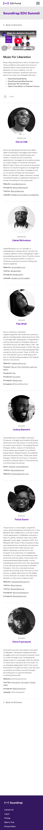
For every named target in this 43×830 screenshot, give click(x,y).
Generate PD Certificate (18, 84)
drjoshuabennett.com (20, 474)
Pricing (7, 818)
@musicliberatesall (20, 187)
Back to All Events (14, 25)
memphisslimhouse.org (20, 582)
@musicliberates (17, 191)
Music (11, 96)
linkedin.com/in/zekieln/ (20, 278)
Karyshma (16, 377)
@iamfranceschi (19, 688)
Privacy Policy (10, 826)
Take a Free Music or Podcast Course (23, 86)
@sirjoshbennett (17, 470)
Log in (6, 814)
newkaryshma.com (18, 363)
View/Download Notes (17, 79)
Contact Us (8, 810)
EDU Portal (15, 3)
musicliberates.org (18, 184)
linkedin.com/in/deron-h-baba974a (25, 195)
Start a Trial (9, 822)
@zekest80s (16, 271)
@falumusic (17, 380)
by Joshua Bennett (18, 466)
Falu (14, 373)
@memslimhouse (17, 589)
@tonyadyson (16, 585)
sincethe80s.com (18, 267)
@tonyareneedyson (21, 592)
